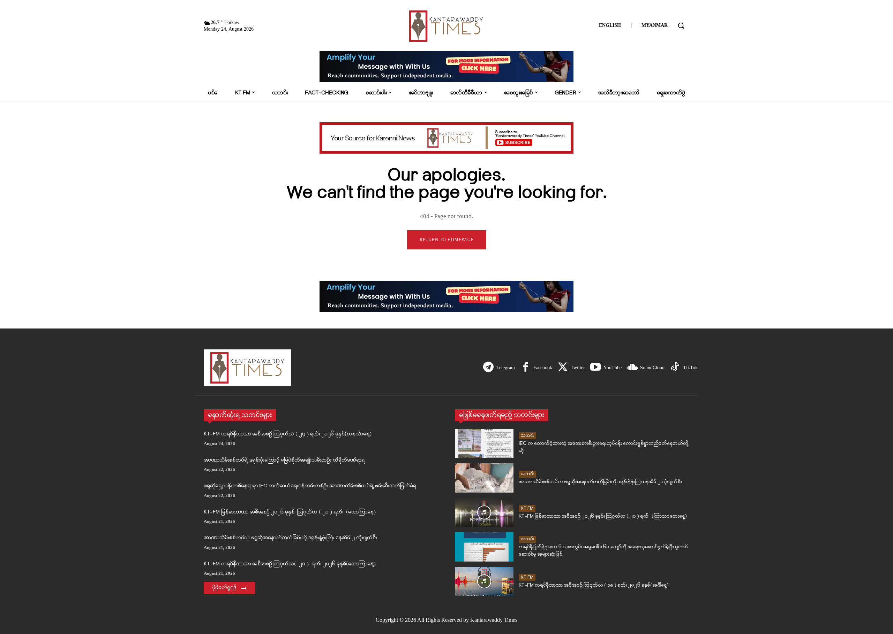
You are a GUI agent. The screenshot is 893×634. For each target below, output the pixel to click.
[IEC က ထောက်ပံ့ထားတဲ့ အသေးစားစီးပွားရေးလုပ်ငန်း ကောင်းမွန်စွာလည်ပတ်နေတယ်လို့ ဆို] (484, 443)
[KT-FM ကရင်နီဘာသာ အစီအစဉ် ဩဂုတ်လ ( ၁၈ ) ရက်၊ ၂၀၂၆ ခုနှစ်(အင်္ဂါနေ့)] (484, 581)
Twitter (578, 367)
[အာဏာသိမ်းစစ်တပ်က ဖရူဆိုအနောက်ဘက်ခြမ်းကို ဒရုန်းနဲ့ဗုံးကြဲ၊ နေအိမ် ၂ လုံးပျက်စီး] (484, 478)
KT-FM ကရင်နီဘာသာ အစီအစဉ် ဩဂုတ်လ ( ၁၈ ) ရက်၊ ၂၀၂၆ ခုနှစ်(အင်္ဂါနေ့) (594, 585)
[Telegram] (488, 368)
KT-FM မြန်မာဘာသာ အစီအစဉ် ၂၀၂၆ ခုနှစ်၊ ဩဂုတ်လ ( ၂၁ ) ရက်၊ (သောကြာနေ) (290, 512)
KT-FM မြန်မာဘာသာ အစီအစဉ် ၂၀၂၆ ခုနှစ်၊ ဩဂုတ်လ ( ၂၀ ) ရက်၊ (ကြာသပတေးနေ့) (603, 516)
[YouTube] (595, 368)
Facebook (542, 367)
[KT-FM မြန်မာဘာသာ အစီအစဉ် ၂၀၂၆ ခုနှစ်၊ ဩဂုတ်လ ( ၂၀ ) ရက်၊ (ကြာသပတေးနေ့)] (484, 512)
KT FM (527, 508)
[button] (681, 25)
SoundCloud (652, 367)
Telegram (505, 367)
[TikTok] (675, 368)
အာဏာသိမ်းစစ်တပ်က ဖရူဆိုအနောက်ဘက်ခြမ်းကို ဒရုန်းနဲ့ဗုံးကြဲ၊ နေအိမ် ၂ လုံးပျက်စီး (290, 538)
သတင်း (527, 435)
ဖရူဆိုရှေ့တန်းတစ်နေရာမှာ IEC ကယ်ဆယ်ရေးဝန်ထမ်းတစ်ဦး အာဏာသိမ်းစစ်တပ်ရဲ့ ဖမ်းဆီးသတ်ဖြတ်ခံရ (310, 486)
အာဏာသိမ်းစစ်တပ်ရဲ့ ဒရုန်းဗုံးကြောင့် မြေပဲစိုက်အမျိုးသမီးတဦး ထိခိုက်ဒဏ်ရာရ (284, 460)
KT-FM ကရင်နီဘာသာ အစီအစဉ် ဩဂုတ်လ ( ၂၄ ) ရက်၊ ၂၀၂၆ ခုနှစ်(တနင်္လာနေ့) (288, 434)
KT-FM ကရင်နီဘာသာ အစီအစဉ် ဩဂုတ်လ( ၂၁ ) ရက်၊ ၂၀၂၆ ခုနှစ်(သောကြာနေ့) (290, 564)
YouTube (612, 367)
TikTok (690, 367)
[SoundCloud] (632, 368)
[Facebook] (525, 368)
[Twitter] (562, 368)
